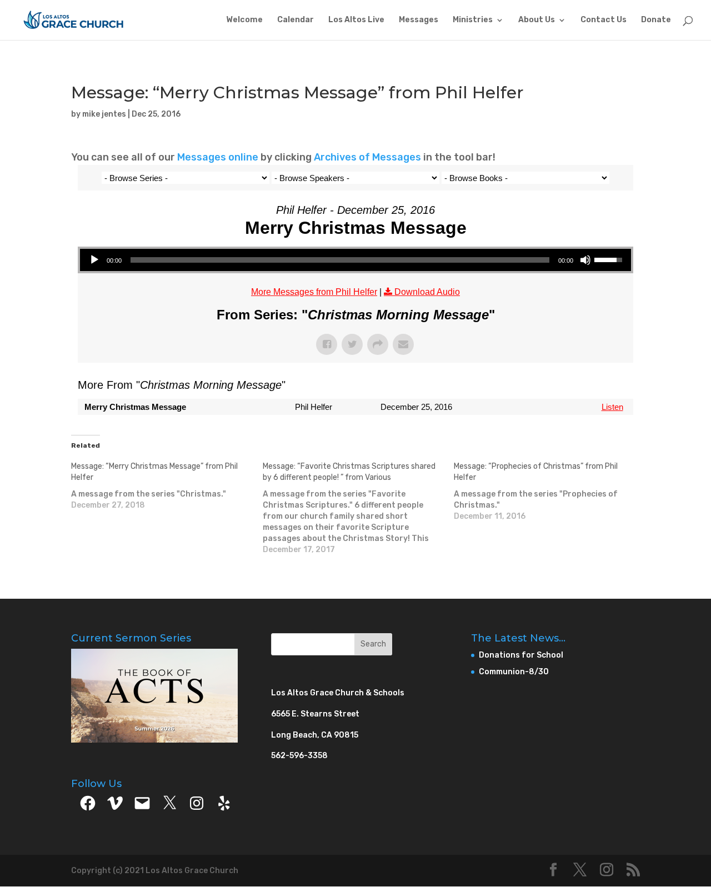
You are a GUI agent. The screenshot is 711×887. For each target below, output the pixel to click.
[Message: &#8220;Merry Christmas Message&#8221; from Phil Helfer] (167, 486)
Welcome (244, 20)
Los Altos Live (356, 20)
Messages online (217, 157)
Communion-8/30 (514, 671)
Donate (656, 20)
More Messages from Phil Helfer (314, 292)
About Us (536, 20)
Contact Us (603, 20)
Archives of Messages (368, 157)
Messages (418, 20)
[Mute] (585, 259)
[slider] (340, 260)
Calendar (295, 20)
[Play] (94, 259)
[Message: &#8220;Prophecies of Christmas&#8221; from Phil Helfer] (549, 491)
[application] (355, 260)
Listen (612, 407)
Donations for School (521, 655)
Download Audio (427, 292)
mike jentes (104, 114)
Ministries (473, 20)
